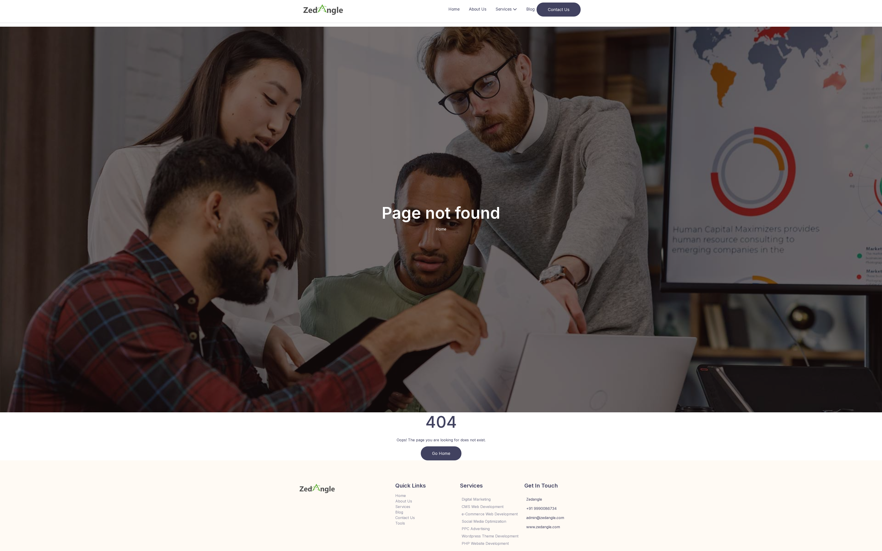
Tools (400, 523)
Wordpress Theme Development (489, 536)
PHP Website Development (485, 543)
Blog (530, 9)
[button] (506, 9)
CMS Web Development (482, 506)
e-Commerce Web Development (489, 514)
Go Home (441, 453)
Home (454, 9)
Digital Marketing (476, 499)
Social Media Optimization (484, 521)
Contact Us (558, 9)
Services (402, 506)
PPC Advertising (476, 528)
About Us (477, 9)
